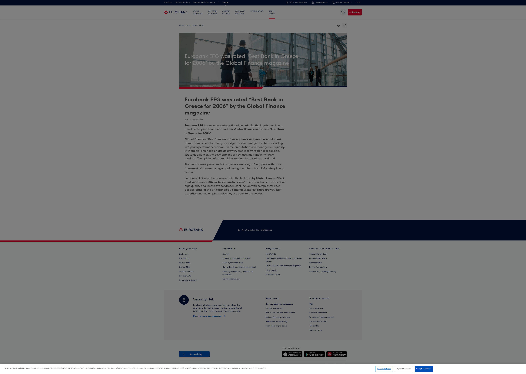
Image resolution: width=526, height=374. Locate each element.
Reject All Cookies (404, 369)
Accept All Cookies (423, 369)
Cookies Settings (384, 369)
